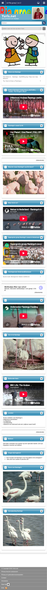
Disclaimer (4, 581)
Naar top (4, 584)
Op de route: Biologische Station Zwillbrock (16, 277)
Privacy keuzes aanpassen (9, 571)
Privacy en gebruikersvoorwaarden (12, 575)
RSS (3, 588)
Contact (3, 578)
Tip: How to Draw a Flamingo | (12, 81)
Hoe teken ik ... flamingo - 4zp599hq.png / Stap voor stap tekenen (20, 77)
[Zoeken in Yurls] (44, 22)
